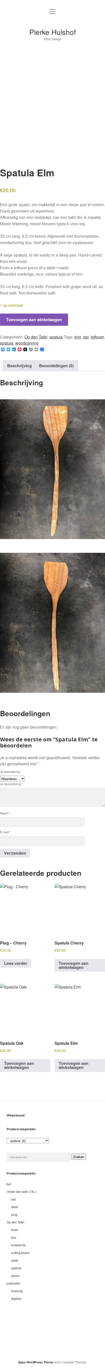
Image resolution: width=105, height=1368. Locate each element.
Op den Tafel (35, 337)
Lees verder (15, 963)
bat (9, 1184)
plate (14, 1260)
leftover (97, 337)
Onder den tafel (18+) (21, 1191)
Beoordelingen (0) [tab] (56, 366)
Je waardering (11, 771)
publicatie (13, 1283)
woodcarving (26, 343)
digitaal (16, 1298)
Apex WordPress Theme (36, 1362)
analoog (17, 1291)
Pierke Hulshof (52, 32)
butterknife (18, 1245)
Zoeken (78, 1156)
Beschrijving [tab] (19, 366)
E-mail (5, 832)
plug (14, 1214)
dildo (14, 1207)
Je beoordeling (11, 784)
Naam (5, 813)
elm (77, 337)
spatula (56, 337)
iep (86, 337)
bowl (14, 1230)
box (13, 1237)
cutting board (20, 1252)
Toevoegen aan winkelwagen (34, 319)
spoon (15, 1275)
